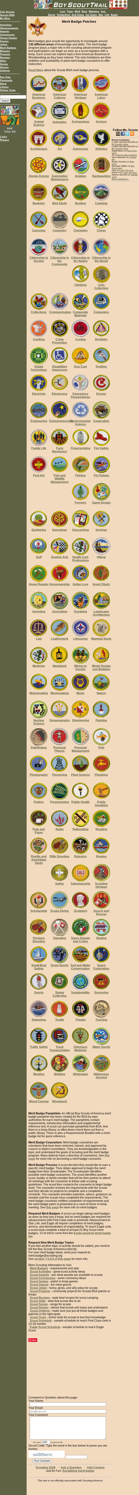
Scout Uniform (40, 1310)
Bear (84, 11)
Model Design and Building (101, 667)
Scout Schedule (41, 1320)
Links (3, 136)
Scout (51, 14)
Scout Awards (39, 1274)
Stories (4, 67)
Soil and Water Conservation (80, 967)
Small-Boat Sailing (38, 967)
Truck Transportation (59, 1048)
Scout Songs (39, 1304)
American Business (38, 96)
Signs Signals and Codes (80, 940)
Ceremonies (7, 34)
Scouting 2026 (45, 1467)
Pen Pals (5, 77)
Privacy (4, 139)
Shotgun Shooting (38, 940)
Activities (6, 24)
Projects (5, 54)
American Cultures (59, 96)
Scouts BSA (7, 15)
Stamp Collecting (60, 994)
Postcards (6, 80)
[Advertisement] (125, 70)
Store (3, 83)
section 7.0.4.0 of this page (52, 1258)
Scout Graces (39, 1284)
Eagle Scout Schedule (45, 1327)
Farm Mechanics (59, 450)
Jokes (3, 44)
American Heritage (80, 96)
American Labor (101, 96)
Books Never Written (127, 155)
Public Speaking (101, 803)
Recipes (5, 57)
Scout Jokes (38, 1287)
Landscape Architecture (101, 613)
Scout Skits (38, 1301)
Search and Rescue (101, 912)
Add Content (95, 1467)
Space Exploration (101, 967)
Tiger (70, 11)
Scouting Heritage (101, 885)
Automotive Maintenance (59, 178)
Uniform (5, 70)
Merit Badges (8, 47)
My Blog (5, 18)
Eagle (114, 14)
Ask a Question (71, 1467)
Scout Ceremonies (42, 1278)
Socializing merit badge (78, 1470)
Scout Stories (39, 1307)
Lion (62, 11)
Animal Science (38, 123)
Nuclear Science (38, 722)
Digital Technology (39, 368)
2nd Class (78, 14)
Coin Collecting (101, 286)
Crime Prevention (59, 341)
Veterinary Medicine (80, 1048)
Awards (4, 31)
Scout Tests (38, 1317)
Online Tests (8, 90)
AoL (103, 11)
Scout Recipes (40, 1297)
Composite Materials (80, 314)
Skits (3, 60)
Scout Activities (40, 1271)
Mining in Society (80, 667)
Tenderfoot (63, 14)
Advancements (9, 28)
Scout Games (39, 1281)
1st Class (91, 14)
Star (100, 14)
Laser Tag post (126, 170)
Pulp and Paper (39, 831)
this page (52, 1207)
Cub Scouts (7, 11)
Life (107, 14)
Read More (35, 70)
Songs (4, 64)
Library (4, 86)
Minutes (5, 51)
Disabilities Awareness (59, 368)
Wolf (77, 11)
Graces (4, 41)
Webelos (94, 11)
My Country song (120, 144)
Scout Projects (40, 1291)
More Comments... (120, 179)
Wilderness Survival (101, 1076)
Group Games (8, 37)
